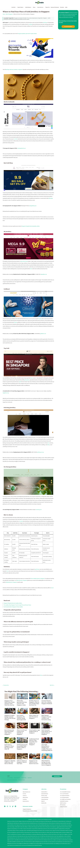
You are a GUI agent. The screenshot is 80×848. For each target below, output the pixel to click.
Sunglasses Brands (62, 828)
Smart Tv (12, 839)
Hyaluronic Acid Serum (20, 832)
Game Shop (25, 836)
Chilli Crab (52, 825)
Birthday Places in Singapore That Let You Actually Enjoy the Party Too (34, 703)
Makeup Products (38, 832)
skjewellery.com (44, 274)
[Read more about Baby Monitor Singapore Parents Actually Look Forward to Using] (47, 710)
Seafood (37, 821)
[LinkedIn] (15, 806)
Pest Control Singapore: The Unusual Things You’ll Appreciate (21, 717)
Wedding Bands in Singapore (11, 582)
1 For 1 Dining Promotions (64, 797)
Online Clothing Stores (46, 826)
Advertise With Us (44, 791)
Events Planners (54, 834)
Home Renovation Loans (65, 843)
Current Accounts (24, 845)
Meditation (68, 832)
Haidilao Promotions (63, 806)
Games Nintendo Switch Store (32, 836)
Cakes (59, 825)
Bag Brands (56, 828)
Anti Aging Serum (14, 832)
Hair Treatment (32, 832)
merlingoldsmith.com (21, 148)
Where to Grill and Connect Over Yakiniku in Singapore (22, 732)
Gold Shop (45, 22)
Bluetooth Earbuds (65, 826)
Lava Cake (56, 825)
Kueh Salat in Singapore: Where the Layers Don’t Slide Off (9, 747)
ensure (52, 587)
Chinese (15, 322)
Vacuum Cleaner (47, 838)
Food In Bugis (16, 825)
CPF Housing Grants (46, 843)
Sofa (24, 838)
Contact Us (25, 795)
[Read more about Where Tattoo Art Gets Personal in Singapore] (34, 710)
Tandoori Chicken (38, 825)
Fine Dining (39, 823)
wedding (30, 24)
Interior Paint (17, 838)
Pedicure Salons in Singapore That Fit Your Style (22, 762)
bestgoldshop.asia (32, 205)
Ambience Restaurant (51, 823)
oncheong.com (39, 509)
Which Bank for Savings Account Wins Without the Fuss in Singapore (46, 763)
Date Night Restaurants (33, 823)
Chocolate (62, 825)
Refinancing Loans (27, 843)
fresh (31, 268)
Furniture (21, 838)
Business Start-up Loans (68, 841)
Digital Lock (9, 839)
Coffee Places (43, 836)
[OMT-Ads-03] (28, 48)
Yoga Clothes (51, 832)
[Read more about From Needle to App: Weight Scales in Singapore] (34, 725)
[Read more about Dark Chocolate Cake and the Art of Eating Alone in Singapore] (47, 725)
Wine (28, 823)
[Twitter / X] (10, 806)
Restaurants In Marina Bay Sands (18, 836)
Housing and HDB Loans (39, 843)
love (7, 571)
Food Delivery (11, 825)
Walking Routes (38, 834)
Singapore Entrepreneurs (27, 809)
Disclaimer (30, 777)
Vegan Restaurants (10, 823)
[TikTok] (12, 806)
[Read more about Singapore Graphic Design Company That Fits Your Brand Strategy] (10, 710)
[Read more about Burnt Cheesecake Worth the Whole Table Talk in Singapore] (10, 725)
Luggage (57, 826)
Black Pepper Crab (48, 825)
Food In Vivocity (32, 825)
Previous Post (5, 685)
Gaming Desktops (14, 828)
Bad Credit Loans (66, 839)
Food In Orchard (21, 825)
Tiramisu (10, 826)
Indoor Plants (56, 836)
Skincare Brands (27, 832)
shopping (40, 318)
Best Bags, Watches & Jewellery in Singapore (13, 69)
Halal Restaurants (16, 823)
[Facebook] (4, 806)
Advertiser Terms (21, 780)
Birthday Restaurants (44, 823)
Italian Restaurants (48, 821)
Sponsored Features (44, 793)
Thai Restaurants (68, 821)
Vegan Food (55, 830)
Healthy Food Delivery (62, 832)
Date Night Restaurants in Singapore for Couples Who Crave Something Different (47, 747)
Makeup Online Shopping (33, 826)
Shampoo (14, 830)
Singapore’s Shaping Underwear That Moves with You (10, 762)
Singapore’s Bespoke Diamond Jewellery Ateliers (13, 603)
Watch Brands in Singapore (22, 580)
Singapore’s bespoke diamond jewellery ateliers (31, 226)
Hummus (51, 830)
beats (32, 378)
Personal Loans (50, 839)
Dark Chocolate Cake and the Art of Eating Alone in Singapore (47, 732)
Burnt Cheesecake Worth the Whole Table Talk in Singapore (9, 732)
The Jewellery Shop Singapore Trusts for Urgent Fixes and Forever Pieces (17, 605)
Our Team (24, 793)
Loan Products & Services (28, 841)
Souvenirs (10, 836)
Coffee (16, 826)
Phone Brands (29, 828)
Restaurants (24, 821)
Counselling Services (13, 834)
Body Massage (34, 830)
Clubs (58, 834)
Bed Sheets (27, 838)
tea (48, 443)
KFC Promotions (62, 804)
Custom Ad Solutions (44, 797)
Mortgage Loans (21, 843)
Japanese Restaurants (61, 821)
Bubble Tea (19, 826)
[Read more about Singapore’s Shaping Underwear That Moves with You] (10, 756)
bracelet (21, 521)
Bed (38, 838)
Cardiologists (21, 830)
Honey (10, 832)
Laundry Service (36, 839)
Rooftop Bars (58, 823)
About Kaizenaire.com (26, 791)
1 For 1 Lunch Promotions (64, 793)
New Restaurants (29, 821)
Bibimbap (42, 825)
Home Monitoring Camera (23, 839)
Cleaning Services (30, 839)
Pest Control (41, 839)
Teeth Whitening (29, 830)
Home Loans (16, 843)
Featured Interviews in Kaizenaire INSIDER (30, 811)
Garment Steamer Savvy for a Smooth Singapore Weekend (47, 702)
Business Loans (54, 841)
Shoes (49, 828)
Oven (65, 838)
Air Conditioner (41, 838)
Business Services (26, 801)
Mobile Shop (40, 828)
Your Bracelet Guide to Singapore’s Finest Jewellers (13, 607)
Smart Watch (17, 839)
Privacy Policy (10, 777)
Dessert (65, 825)
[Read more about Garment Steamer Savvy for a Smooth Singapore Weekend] (47, 696)
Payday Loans (60, 839)
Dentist (25, 830)
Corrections (25, 799)
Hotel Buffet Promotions (64, 801)
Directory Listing (44, 795)
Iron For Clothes (20, 828)
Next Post (52, 685)
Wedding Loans (58, 843)
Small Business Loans (60, 841)
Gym (46, 832)
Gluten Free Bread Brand (61, 830)
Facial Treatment (39, 830)
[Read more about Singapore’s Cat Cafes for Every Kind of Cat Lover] (34, 756)
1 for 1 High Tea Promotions (64, 795)
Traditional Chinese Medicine (26, 834)
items (41, 675)
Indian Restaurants (55, 821)
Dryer (63, 838)
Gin (28, 826)
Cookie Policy (23, 777)
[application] (15, 7)
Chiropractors (19, 834)
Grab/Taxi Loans (12, 845)
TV (23, 828)
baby (48, 444)
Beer (22, 826)
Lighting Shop (61, 836)
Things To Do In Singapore (63, 834)
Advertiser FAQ (43, 803)
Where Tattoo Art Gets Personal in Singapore (33, 717)
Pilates (48, 832)
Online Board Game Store (50, 836)
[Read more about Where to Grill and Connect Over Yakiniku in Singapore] (22, 725)
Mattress (30, 838)
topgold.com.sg (6, 393)
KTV (40, 836)
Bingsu (13, 826)
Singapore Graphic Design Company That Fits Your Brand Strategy (10, 717)
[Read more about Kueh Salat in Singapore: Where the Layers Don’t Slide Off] (10, 740)
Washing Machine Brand (58, 838)
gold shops (37, 569)
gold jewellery (26, 380)
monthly (15, 139)
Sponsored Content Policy (12, 780)
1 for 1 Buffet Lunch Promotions (65, 799)
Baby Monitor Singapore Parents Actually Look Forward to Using (46, 717)
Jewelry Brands (9, 830)
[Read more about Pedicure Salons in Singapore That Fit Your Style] (22, 756)
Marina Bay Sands (24, 261)
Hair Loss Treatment (46, 830)
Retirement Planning (38, 845)
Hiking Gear (46, 834)
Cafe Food (34, 821)
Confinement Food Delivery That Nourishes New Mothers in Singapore (34, 741)
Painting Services (12, 838)
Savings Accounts (18, 845)
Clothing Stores (67, 828)
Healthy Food (67, 830)
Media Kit (43, 801)
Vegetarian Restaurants (23, 823)
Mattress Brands (34, 838)
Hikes (43, 834)
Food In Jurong (27, 825)
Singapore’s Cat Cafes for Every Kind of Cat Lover (33, 762)
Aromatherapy (33, 834)
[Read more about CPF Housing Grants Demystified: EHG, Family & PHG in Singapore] (22, 740)
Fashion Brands (39, 826)
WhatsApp (51, 198)
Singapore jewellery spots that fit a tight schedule (27, 33)
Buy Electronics (45, 828)
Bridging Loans (32, 843)
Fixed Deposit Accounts (31, 845)
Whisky (26, 826)
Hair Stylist (43, 832)
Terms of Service (17, 777)
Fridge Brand (52, 838)
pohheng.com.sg (40, 452)
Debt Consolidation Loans (14, 841)
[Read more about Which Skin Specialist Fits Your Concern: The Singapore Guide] (22, 696)
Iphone (25, 828)
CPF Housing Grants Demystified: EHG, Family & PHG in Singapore (22, 747)
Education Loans (53, 843)
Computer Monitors (35, 828)
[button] (14, 7)
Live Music (49, 834)
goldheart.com (43, 333)
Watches (60, 826)
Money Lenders (20, 841)
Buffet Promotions (63, 803)
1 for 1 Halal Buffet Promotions (65, 791)
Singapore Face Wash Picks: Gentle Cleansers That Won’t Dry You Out (10, 703)
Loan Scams (50, 841)
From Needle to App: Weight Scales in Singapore (34, 731)
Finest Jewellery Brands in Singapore (37, 578)
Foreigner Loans (55, 839)
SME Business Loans (10, 843)
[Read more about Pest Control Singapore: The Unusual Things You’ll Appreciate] (22, 710)
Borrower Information (44, 841)
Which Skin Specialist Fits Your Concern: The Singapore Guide (22, 703)
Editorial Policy (25, 797)
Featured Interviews (44, 799)
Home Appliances (53, 826)
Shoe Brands (52, 828)
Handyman (45, 839)
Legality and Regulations (36, 841)
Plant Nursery (69, 838)
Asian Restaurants (42, 821)
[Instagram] (7, 806)
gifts (20, 381)
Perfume (17, 830)
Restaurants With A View (64, 823)
